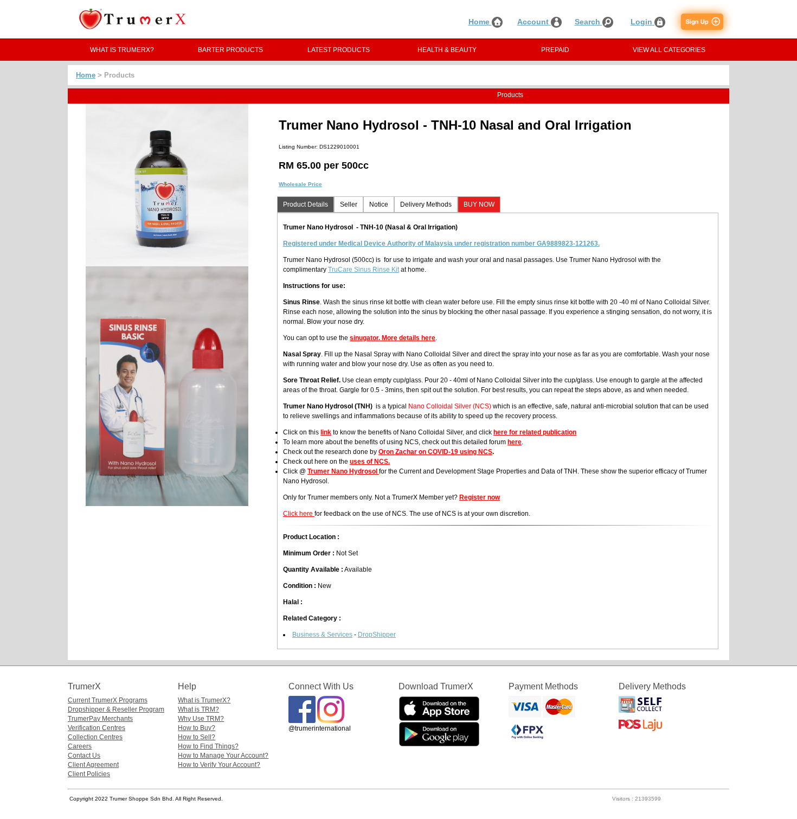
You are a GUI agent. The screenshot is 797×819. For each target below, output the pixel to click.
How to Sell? (196, 737)
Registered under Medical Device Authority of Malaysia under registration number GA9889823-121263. (441, 243)
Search (588, 21)
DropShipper (377, 634)
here (514, 442)
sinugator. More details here (392, 338)
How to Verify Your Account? (219, 765)
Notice (378, 204)
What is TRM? (198, 709)
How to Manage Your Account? (223, 755)
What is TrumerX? (204, 700)
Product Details (305, 204)
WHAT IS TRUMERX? (122, 50)
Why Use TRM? (201, 718)
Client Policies (89, 774)
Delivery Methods (426, 204)
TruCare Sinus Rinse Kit (363, 269)
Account (534, 21)
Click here (298, 513)
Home (480, 21)
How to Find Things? (208, 746)
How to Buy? (196, 728)
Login (642, 21)
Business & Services (322, 634)
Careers (80, 746)
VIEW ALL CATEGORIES (669, 50)
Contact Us (84, 755)
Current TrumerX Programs (107, 700)
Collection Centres (95, 737)
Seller (348, 204)
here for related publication (534, 432)
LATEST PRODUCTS (338, 50)
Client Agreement (93, 765)
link (325, 432)
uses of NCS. (370, 461)
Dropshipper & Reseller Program (116, 709)
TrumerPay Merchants (100, 718)
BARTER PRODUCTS (230, 50)
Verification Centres (96, 728)
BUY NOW (479, 204)
